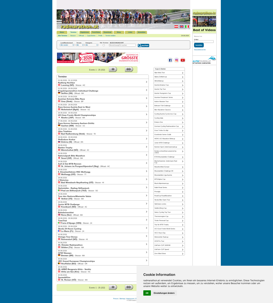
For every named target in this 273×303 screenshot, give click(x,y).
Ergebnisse (84, 32)
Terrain (78, 43)
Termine (73, 32)
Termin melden (110, 35)
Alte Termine (104, 43)
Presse (115, 298)
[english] (180, 27)
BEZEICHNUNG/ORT (117, 43)
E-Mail (196, 39)
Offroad (81, 35)
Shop (119, 32)
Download (107, 32)
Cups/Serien (91, 35)
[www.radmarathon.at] (78, 29)
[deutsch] (175, 27)
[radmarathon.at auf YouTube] (182, 62)
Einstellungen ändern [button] (164, 293)
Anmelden (141, 32)
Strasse (73, 35)
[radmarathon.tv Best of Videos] (204, 21)
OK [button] (147, 293)
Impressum (130, 298)
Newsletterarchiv (200, 50)
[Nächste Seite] (113, 72)
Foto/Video (96, 32)
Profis (100, 35)
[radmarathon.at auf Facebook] (170, 62)
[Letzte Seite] (129, 72)
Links (130, 32)
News (62, 32)
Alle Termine (62, 35)
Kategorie (89, 43)
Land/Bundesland (67, 43)
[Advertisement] (123, 4)
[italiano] (186, 27)
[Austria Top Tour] (98, 62)
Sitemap (122, 298)
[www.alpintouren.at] (204, 60)
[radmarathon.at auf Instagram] (176, 62)
